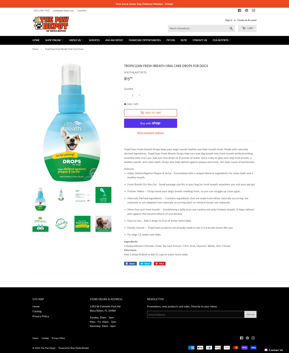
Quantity (128, 88)
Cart (250, 28)
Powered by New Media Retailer (74, 348)
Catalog (36, 311)
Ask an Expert (114, 40)
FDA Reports (221, 40)
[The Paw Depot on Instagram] (253, 11)
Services (94, 40)
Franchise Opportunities (145, 40)
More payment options (150, 132)
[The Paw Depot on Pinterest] (246, 11)
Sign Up (250, 314)
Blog (184, 40)
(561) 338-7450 (42, 10)
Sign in (228, 20)
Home (36, 40)
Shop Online (53, 40)
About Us (75, 40)
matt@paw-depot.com (63, 10)
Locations (81, 10)
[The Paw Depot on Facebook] (239, 11)
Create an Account (247, 20)
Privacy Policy (40, 316)
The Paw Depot (48, 348)
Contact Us (200, 40)
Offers (170, 40)
